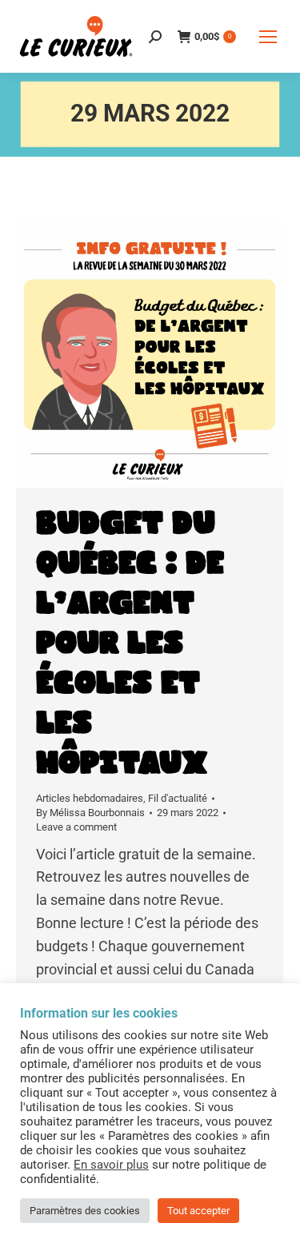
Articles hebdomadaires (89, 798)
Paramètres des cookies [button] (85, 1211)
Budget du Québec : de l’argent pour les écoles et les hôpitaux (130, 643)
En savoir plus (111, 1164)
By (90, 813)
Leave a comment (76, 827)
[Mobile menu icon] (268, 37)
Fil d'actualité (177, 798)
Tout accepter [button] (198, 1211)
